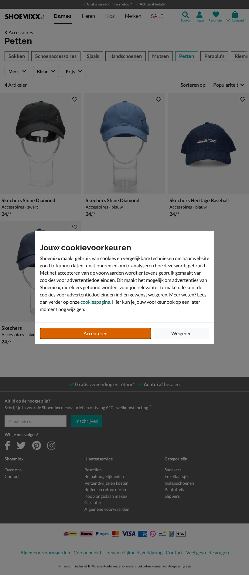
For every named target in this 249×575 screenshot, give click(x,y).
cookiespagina (95, 302)
